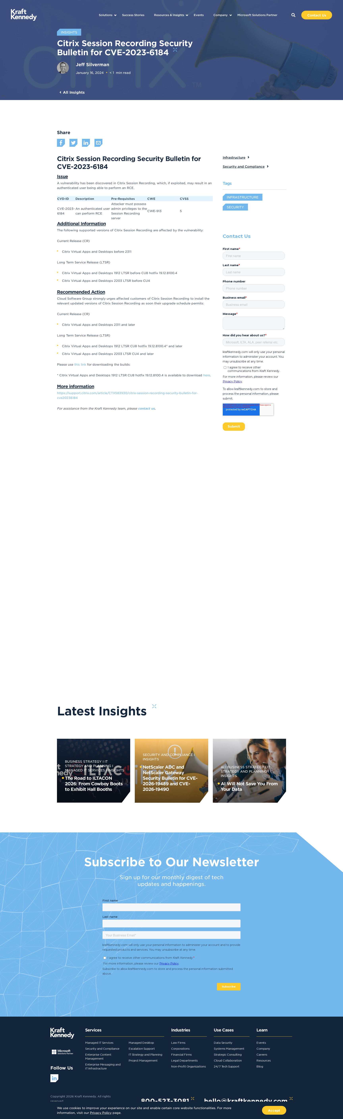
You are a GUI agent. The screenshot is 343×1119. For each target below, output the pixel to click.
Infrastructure (234, 157)
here (206, 375)
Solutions (105, 15)
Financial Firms (181, 1054)
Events (199, 15)
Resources (263, 1060)
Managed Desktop (141, 1042)
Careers (261, 1054)
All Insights (74, 92)
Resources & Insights (169, 15)
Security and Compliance (244, 166)
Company (220, 15)
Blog (259, 1066)
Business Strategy (83, 761)
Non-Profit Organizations (188, 1066)
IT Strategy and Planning (145, 1054)
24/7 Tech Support (226, 1066)
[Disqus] (171, 521)
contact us (146, 408)
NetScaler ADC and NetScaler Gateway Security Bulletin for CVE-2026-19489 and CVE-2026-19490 (170, 778)
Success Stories (133, 15)
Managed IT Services (99, 1042)
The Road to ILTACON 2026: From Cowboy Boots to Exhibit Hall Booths (94, 783)
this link (80, 364)
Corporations (180, 1048)
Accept (274, 1110)
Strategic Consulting (228, 1054)
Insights (116, 770)
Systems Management (229, 1048)
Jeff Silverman (92, 64)
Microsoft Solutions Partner (257, 15)
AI (222, 767)
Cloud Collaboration (228, 1060)
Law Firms (178, 1042)
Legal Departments (184, 1060)
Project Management (143, 1060)
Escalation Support (142, 1048)
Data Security (223, 1042)
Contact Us (316, 15)
